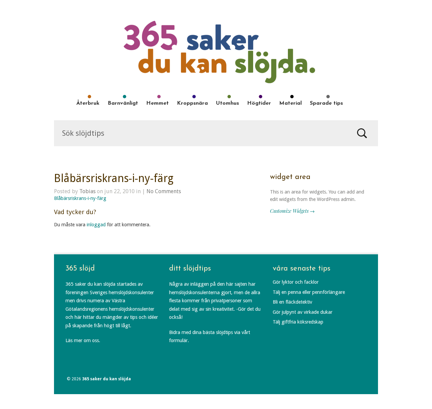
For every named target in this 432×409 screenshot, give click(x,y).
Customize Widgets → (292, 210)
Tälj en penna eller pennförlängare (309, 292)
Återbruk (88, 103)
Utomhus (227, 103)
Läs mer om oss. (82, 340)
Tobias (87, 191)
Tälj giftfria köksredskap (298, 322)
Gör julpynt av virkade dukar (302, 312)
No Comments (163, 191)
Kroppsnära (192, 103)
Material (290, 103)
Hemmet (157, 103)
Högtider (259, 103)
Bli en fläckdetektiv (292, 302)
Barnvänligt (123, 103)
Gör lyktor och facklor (296, 282)
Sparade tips (326, 103)
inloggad (96, 224)
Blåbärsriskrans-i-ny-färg (113, 178)
